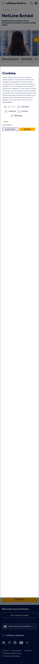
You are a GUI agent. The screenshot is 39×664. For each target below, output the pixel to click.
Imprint (5, 122)
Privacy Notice (7, 102)
